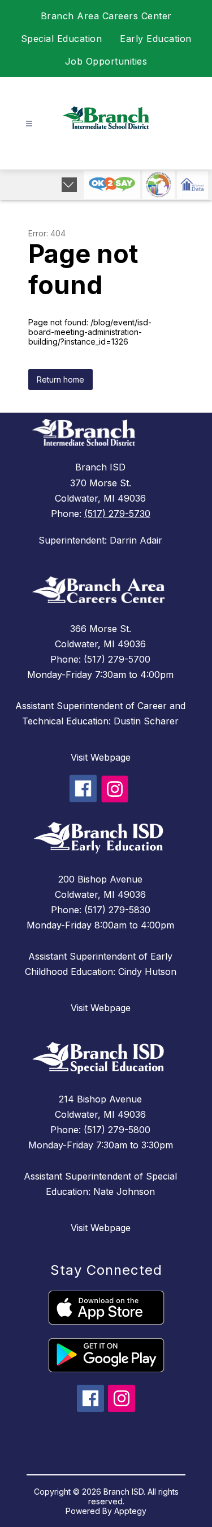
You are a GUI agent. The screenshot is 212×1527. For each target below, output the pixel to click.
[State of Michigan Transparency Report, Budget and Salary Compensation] (158, 185)
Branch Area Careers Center (106, 16)
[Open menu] (29, 123)
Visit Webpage (101, 757)
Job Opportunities (106, 61)
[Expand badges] (69, 184)
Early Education (156, 38)
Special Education (61, 38)
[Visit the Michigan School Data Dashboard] (192, 185)
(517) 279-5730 (117, 513)
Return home (60, 379)
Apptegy (130, 1511)
